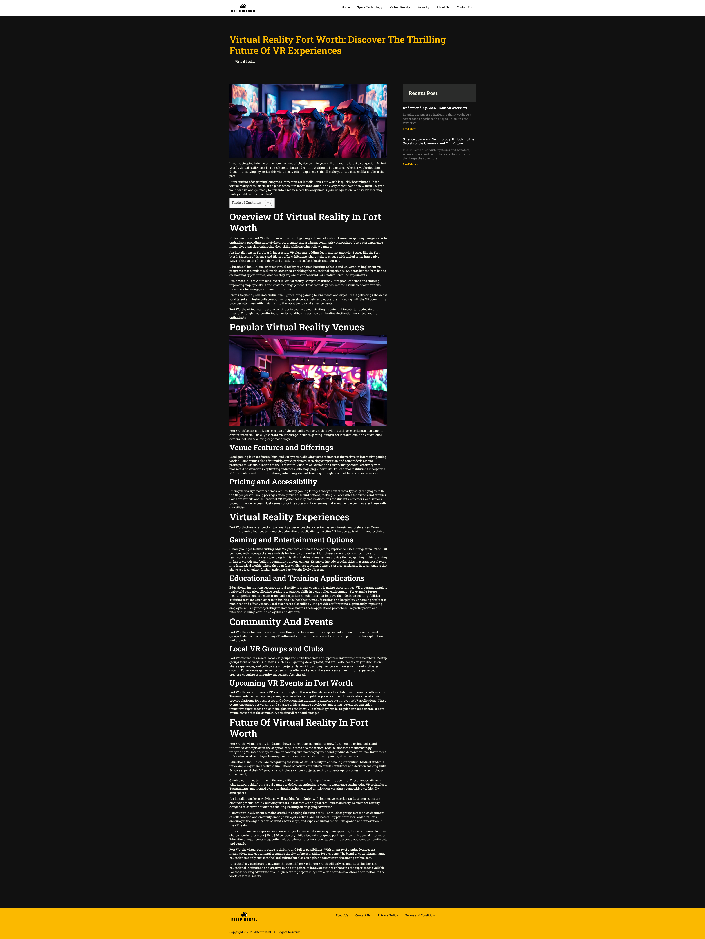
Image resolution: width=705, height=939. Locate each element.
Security (423, 7)
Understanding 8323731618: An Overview (435, 107)
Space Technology (369, 7)
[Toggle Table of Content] (267, 203)
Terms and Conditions (420, 915)
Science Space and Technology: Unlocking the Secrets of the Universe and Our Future (438, 141)
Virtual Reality (400, 7)
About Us (443, 7)
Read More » (410, 129)
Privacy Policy (388, 915)
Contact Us (464, 7)
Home (346, 7)
